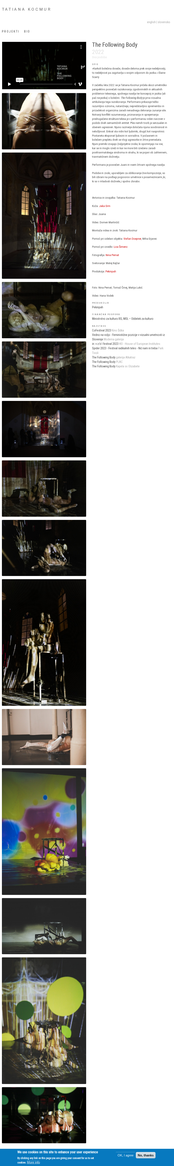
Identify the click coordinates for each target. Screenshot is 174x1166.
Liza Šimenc (121, 246)
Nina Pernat (112, 255)
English (151, 22)
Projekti (11, 31)
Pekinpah (110, 271)
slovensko (164, 22)
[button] (44, 121)
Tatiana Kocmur (27, 9)
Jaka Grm (104, 206)
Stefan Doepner (132, 238)
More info (33, 1162)
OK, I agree (125, 1155)
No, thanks (146, 1155)
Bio (27, 31)
